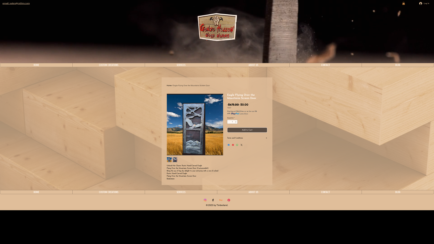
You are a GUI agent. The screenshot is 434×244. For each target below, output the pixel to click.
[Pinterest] (228, 200)
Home (169, 85)
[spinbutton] (232, 122)
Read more (170, 178)
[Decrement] (229, 122)
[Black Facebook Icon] (213, 200)
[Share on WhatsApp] (237, 145)
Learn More (244, 114)
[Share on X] (241, 145)
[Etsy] (221, 200)
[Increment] (236, 122)
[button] (403, 3)
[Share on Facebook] (228, 145)
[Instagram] (205, 200)
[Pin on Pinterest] (233, 145)
